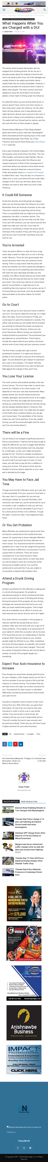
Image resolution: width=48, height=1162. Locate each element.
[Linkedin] (20, 744)
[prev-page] (3, 880)
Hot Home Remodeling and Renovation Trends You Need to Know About (12, 760)
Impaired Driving (19, 734)
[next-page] (7, 880)
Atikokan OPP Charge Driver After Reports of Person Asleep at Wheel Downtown (30, 836)
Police (38, 734)
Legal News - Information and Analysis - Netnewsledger (26, 15)
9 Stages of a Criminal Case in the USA (35, 759)
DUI (10, 734)
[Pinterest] (15, 744)
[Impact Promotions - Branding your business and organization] (24, 1059)
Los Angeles (30, 734)
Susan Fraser (8, 31)
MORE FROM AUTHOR (29, 802)
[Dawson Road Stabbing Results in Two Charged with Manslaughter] (8, 810)
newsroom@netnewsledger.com (28, 1132)
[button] (4, 10)
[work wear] (24, 943)
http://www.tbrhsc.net (24, 790)
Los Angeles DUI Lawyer (34, 172)
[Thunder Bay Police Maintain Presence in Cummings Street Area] (8, 872)
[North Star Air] (24, 4)
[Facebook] (4, 744)
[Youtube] (30, 1148)
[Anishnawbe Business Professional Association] (24, 1022)
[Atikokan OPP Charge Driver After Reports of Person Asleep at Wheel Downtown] (8, 836)
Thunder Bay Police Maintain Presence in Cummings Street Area (28, 872)
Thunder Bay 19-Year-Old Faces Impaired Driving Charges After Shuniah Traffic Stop (29, 861)
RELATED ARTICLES (11, 802)
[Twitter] (10, 744)
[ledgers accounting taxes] (24, 983)
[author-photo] (24, 784)
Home (4, 15)
